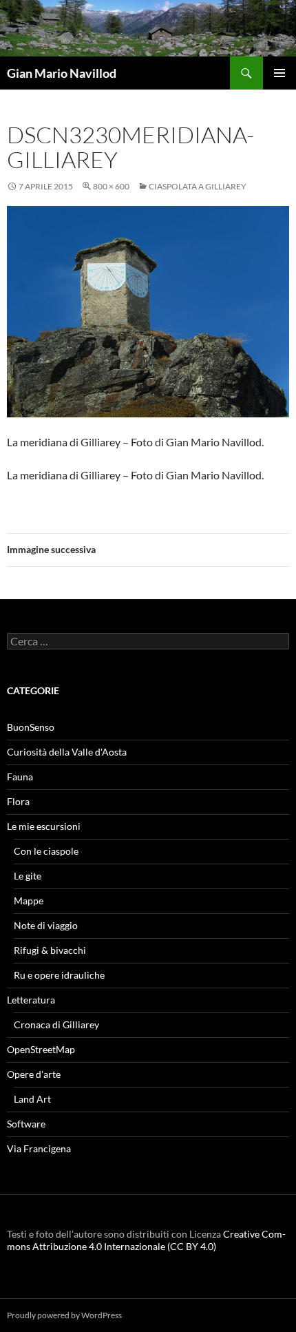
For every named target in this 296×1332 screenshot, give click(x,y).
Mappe (28, 900)
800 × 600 (111, 186)
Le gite (27, 876)
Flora (18, 801)
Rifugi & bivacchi (50, 950)
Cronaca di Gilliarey (56, 1024)
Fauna (20, 776)
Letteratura (31, 1000)
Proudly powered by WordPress (64, 1315)
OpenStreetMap (41, 1049)
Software (26, 1124)
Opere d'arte (34, 1074)
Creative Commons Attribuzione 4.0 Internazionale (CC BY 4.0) (146, 1240)
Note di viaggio (46, 925)
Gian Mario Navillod (61, 73)
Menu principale (279, 73)
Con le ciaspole (46, 851)
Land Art (32, 1099)
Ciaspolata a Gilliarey (197, 186)
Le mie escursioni (44, 826)
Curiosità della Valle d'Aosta (67, 752)
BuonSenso (30, 727)
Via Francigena (39, 1148)
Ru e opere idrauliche (59, 975)
